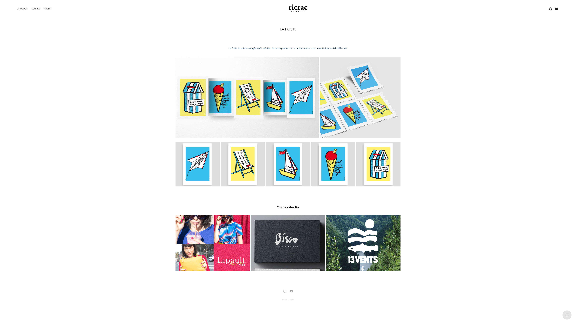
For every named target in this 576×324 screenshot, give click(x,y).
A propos (22, 8)
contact (36, 8)
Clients (48, 8)
